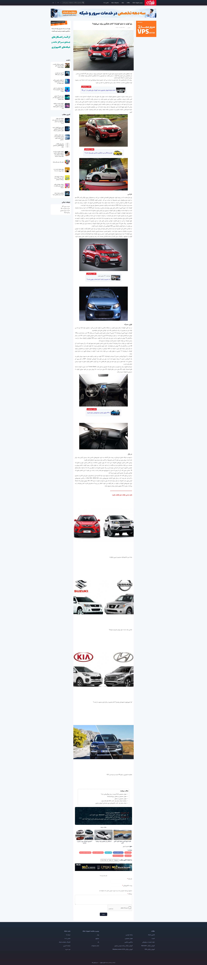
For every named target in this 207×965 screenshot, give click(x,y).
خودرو (129, 27)
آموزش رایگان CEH (150, 949)
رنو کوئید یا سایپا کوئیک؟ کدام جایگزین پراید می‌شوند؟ (112, 23)
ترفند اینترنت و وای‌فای (148, 942)
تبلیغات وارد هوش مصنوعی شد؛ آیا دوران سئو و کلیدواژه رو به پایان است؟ (58, 121)
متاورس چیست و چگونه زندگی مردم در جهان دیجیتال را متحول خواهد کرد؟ (58, 106)
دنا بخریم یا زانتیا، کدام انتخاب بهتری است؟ (98, 279)
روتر (98, 935)
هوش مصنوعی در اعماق (120, 799)
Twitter (110, 860)
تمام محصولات (95, 946)
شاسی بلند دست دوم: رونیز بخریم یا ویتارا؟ (120, 630)
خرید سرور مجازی (65, 210)
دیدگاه (130, 894)
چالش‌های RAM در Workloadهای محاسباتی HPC (58, 145)
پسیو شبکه (67, 213)
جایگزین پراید (128, 852)
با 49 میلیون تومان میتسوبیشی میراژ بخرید (98, 413)
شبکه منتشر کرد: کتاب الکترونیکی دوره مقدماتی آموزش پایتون (110, 803)
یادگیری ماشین (129, 942)
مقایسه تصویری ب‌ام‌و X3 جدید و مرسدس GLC (119, 775)
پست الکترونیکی (127, 886)
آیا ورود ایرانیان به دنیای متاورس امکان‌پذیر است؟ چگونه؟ (58, 89)
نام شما (129, 879)
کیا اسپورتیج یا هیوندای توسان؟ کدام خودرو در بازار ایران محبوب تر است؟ (112, 702)
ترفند (123, 3)
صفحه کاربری (66, 946)
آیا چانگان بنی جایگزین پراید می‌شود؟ (103, 841)
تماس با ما (106, 3)
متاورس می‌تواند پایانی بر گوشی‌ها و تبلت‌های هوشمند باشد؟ (58, 65)
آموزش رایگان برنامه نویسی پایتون (123, 946)
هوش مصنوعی (129, 938)
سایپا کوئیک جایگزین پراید (85, 852)
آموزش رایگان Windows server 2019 (123, 949)
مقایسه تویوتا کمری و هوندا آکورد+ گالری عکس (122, 842)
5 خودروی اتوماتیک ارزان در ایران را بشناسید (84, 842)
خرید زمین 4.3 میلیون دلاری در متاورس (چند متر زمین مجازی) (58, 97)
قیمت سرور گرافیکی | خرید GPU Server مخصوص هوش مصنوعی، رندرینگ (58, 129)
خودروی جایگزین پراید (118, 852)
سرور (95, 962)
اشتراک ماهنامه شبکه (64, 942)
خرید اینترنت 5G (65, 208)
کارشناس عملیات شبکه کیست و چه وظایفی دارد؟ (58, 193)
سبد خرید (67, 949)
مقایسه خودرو (128, 856)
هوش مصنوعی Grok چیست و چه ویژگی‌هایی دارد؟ (113, 794)
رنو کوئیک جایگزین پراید (98, 852)
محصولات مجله (115, 3)
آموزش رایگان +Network (148, 946)
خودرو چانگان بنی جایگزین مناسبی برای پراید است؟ (98, 153)
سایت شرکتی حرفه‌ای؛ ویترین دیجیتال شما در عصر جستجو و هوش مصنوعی (59, 137)
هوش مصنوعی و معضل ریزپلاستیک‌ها (116, 796)
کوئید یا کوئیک (108, 852)
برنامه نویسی (129, 935)
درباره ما (68, 935)
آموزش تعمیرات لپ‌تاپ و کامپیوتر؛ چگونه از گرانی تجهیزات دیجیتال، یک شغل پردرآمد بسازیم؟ (58, 154)
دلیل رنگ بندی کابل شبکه (58, 162)
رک (98, 942)
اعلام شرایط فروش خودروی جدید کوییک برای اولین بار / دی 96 (98, 90)
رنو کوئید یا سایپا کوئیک (118, 856)
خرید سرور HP (66, 206)
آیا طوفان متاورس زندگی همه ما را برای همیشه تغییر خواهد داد (58, 81)
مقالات (128, 3)
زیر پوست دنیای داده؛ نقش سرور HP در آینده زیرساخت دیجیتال (59, 178)
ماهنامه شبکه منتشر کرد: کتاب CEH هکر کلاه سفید (113, 801)
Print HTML (103, 860)
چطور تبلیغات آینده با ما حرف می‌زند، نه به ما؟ (59, 170)
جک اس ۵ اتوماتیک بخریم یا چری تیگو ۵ (121, 557)
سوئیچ (97, 938)
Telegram (116, 860)
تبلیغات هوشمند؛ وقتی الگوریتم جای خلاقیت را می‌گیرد (59, 186)
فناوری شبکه (151, 935)
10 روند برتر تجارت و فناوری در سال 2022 (59, 73)
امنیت (153, 938)
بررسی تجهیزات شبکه (138, 3)
